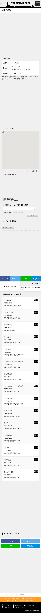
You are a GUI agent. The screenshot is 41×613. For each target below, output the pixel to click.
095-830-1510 (17, 73)
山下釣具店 (8, 374)
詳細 (36, 300)
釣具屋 (8, 594)
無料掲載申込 (18, 605)
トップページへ (11, 286)
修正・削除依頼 (29, 605)
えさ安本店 (8, 398)
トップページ (7, 605)
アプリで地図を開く (32, 171)
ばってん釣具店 (10, 312)
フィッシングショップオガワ (14, 361)
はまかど (8, 447)
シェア (5, 279)
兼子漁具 (8, 460)
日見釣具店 (8, 410)
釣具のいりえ (9, 325)
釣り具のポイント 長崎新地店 (14, 386)
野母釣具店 (8, 435)
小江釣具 (8, 337)
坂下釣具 (8, 349)
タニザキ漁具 (9, 472)
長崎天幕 (8, 300)
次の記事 (35, 283)
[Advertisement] (20, 35)
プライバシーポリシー (21, 607)
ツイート (16, 279)
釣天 (6, 423)
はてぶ (30, 546)
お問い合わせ (7, 607)
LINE (25, 279)
